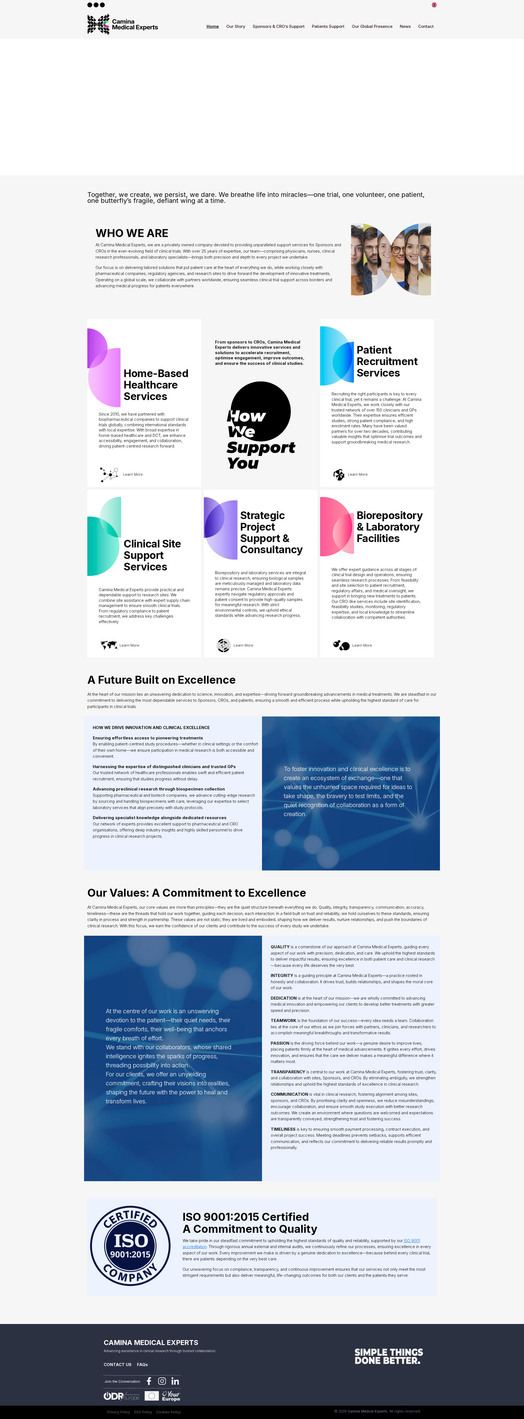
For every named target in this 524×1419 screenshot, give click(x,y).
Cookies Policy (168, 1412)
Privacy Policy (118, 1412)
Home (213, 26)
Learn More (133, 474)
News (405, 26)
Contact (426, 26)
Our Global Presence (372, 26)
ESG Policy (143, 1412)
